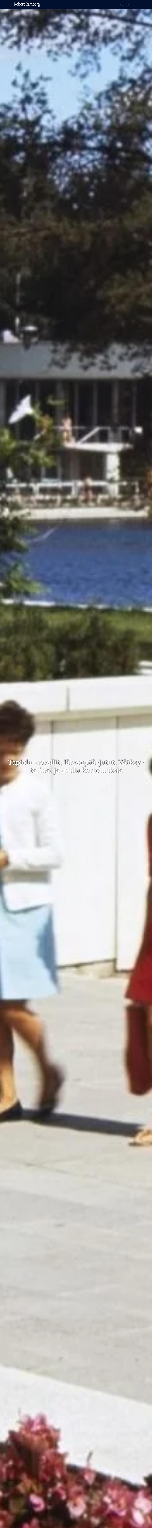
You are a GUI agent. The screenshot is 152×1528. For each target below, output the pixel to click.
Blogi (121, 4)
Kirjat (129, 4)
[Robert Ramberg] (27, 4)
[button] (137, 4)
